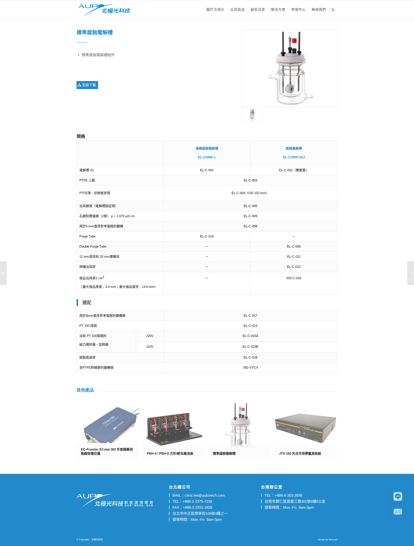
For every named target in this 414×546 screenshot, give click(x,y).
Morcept (333, 539)
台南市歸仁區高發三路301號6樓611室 (295, 501)
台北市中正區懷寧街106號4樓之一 (200, 514)
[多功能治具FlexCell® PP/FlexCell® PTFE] (3, 273)
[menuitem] (215, 9)
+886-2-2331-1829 (197, 507)
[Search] (333, 9)
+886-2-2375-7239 (197, 501)
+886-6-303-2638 (288, 495)
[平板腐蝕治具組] (410, 273)
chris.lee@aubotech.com (205, 495)
